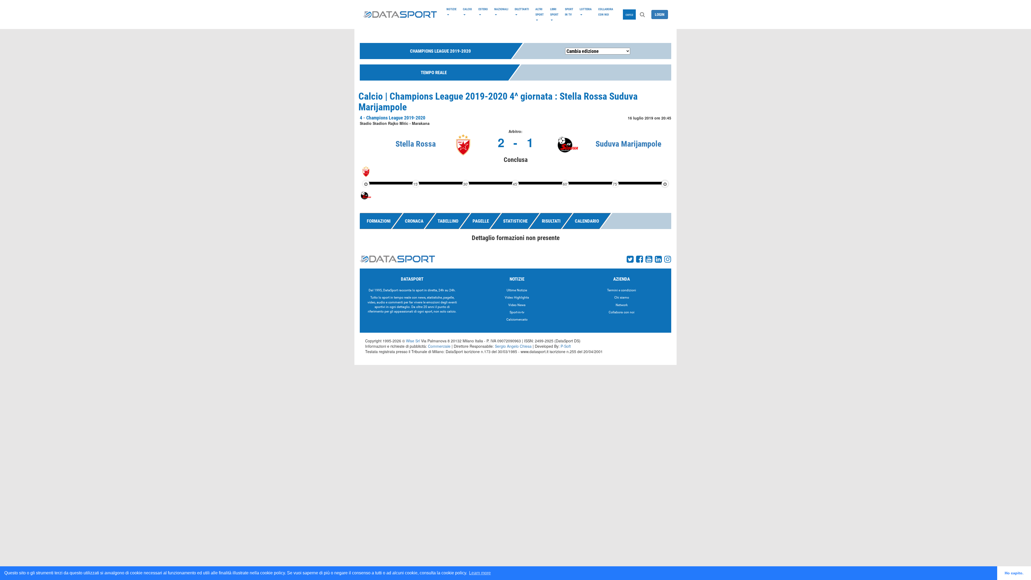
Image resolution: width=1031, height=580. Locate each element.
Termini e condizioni (621, 290)
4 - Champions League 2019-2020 (392, 118)
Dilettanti (522, 9)
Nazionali (501, 9)
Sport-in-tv (517, 312)
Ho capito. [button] (1014, 573)
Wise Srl (413, 340)
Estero (483, 9)
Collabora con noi (605, 11)
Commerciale (439, 346)
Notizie (451, 9)
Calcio (467, 9)
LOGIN (660, 14)
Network (622, 305)
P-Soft (566, 346)
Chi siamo (621, 297)
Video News (516, 305)
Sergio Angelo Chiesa (513, 346)
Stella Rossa (415, 143)
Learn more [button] (480, 573)
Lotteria (586, 9)
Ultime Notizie (517, 290)
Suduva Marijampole (628, 143)
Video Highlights (517, 297)
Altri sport (539, 11)
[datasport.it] (400, 14)
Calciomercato (517, 319)
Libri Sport (554, 11)
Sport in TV (569, 11)
